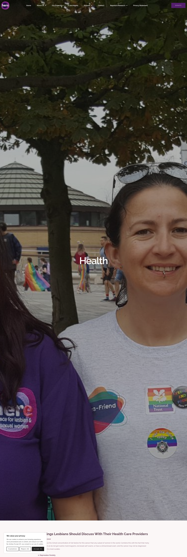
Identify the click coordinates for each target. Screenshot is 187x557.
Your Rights (73, 5)
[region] (25, 543)
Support (87, 5)
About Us (40, 5)
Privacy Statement (140, 5)
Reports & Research (117, 5)
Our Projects (56, 5)
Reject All (25, 549)
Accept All (38, 549)
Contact (101, 5)
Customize (12, 549)
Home (28, 5)
